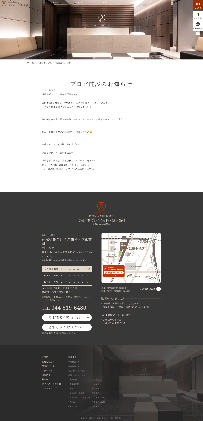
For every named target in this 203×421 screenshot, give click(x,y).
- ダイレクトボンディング (79, 397)
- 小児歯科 (95, 406)
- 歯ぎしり (72, 406)
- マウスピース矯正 (76, 393)
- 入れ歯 (71, 402)
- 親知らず (72, 389)
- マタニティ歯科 (98, 402)
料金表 (45, 379)
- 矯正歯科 (95, 389)
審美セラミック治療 (76, 371)
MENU (198, 8)
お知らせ (85, 165)
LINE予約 (198, 29)
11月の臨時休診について (56, 169)
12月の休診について (82, 169)
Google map (147, 288)
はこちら (67, 317)
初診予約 (198, 18)
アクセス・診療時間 (51, 384)
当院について (48, 366)
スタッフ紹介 (48, 370)
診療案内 (72, 357)
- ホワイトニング (98, 397)
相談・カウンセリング (77, 375)
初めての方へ (48, 362)
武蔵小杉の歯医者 (51, 160)
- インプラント (97, 384)
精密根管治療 (74, 362)
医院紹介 (46, 375)
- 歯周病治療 (73, 384)
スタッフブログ (49, 388)
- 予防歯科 (72, 380)
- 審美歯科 (95, 393)
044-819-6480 (64, 307)
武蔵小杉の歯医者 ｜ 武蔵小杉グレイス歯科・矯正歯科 (101, 418)
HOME (45, 357)
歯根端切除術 (74, 366)
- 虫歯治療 (95, 380)
